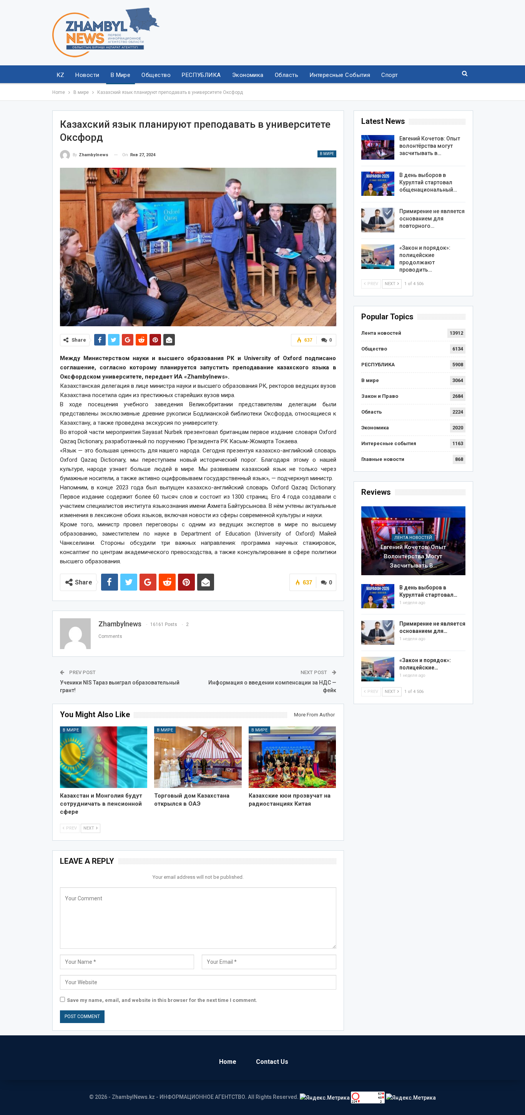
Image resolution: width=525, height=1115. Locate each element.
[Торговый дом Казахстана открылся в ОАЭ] (198, 757)
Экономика (248, 75)
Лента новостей (381, 333)
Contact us (272, 1061)
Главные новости (382, 459)
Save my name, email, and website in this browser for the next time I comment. (162, 1000)
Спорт (389, 75)
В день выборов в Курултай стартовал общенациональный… (428, 182)
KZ (61, 75)
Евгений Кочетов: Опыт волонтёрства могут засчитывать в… (429, 145)
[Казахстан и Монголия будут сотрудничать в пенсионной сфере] (104, 757)
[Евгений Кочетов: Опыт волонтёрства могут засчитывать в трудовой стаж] (377, 147)
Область (286, 75)
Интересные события (339, 75)
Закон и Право (379, 396)
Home (227, 1061)
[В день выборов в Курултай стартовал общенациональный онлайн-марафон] (377, 184)
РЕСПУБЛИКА (201, 75)
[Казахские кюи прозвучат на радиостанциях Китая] (292, 757)
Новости (87, 75)
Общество (156, 75)
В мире (121, 75)
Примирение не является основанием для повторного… (432, 218)
